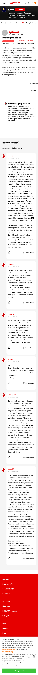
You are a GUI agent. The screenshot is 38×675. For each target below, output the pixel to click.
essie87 (11, 469)
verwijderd (12, 156)
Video (12, 23)
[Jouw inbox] (28, 2)
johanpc (11, 264)
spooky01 (11, 314)
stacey (10, 359)
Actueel (18, 23)
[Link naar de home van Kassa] (4, 9)
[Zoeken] (25, 3)
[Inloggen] (32, 3)
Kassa (11, 9)
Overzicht (4, 23)
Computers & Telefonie (25, 41)
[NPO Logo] (35, 3)
